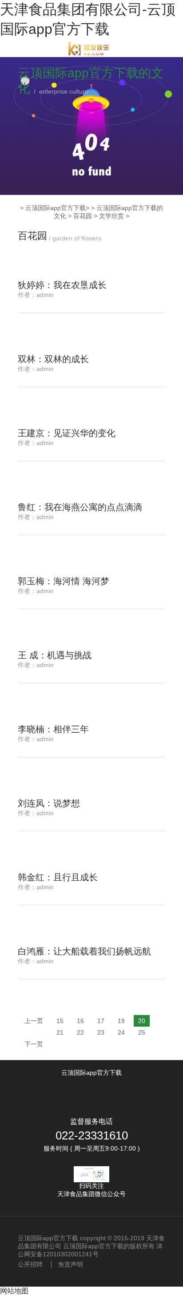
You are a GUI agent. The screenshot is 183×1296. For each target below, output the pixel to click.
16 (80, 1020)
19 (121, 1020)
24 (121, 1032)
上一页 (33, 1020)
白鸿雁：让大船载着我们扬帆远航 (84, 951)
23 (100, 1032)
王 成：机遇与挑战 (55, 655)
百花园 (82, 215)
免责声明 (70, 1264)
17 (100, 1020)
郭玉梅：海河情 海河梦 (63, 581)
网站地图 (14, 1291)
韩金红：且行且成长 (58, 877)
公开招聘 (30, 1264)
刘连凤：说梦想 (49, 803)
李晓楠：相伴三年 (53, 729)
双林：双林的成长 (53, 359)
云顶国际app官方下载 (55, 207)
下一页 (33, 1044)
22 (80, 1032)
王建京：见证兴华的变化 (66, 433)
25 (141, 1032)
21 (60, 1032)
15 (60, 1020)
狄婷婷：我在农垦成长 (62, 285)
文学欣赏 (111, 215)
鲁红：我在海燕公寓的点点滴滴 (80, 507)
